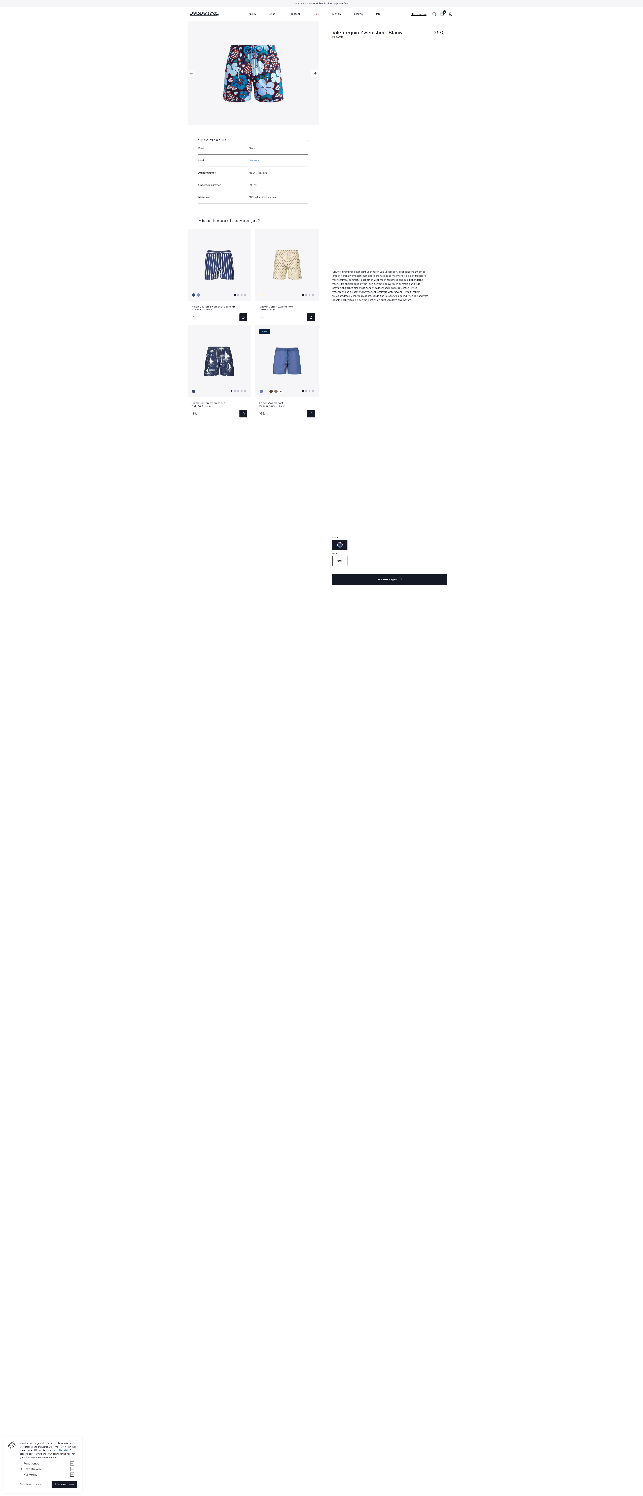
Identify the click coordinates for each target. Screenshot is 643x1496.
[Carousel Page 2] (238, 295)
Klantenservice (418, 14)
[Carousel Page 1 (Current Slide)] (235, 295)
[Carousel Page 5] (245, 391)
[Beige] (261, 295)
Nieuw (252, 14)
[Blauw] (194, 295)
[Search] (434, 14)
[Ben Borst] (204, 14)
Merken (336, 14)
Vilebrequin (254, 160)
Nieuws (358, 14)
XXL (340, 561)
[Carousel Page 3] (241, 295)
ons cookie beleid (60, 1450)
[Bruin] (271, 391)
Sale (316, 14)
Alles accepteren (64, 1484)
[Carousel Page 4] (245, 295)
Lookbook (294, 14)
